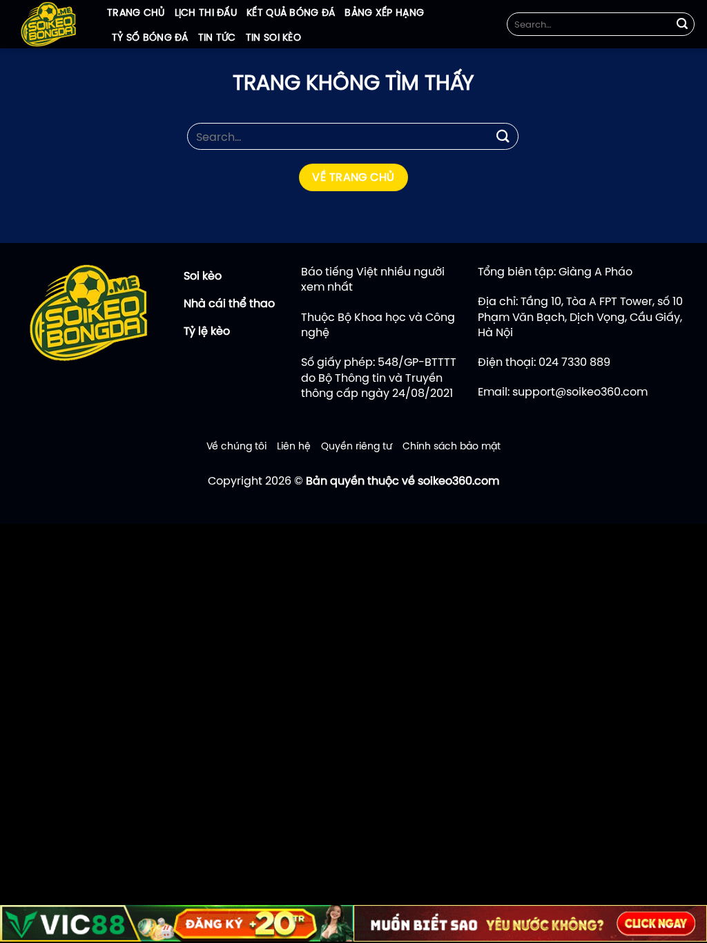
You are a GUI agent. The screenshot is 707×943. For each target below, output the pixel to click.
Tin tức (217, 37)
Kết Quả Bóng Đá (290, 12)
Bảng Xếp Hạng (384, 12)
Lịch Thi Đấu (206, 12)
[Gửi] (682, 24)
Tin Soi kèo (273, 37)
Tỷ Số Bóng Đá (150, 37)
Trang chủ (136, 12)
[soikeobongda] (48, 24)
